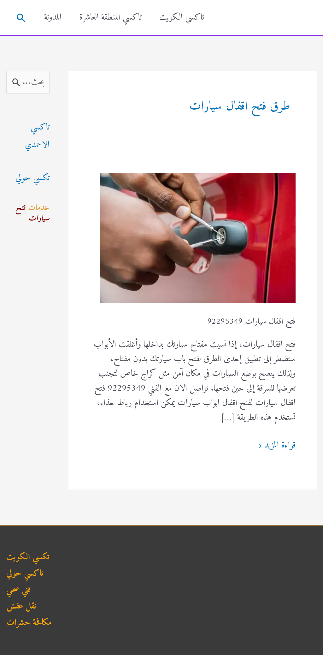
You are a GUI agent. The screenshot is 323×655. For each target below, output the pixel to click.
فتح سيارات (33, 213)
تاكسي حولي (24, 573)
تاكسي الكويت (181, 17)
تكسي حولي (32, 178)
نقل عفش (21, 606)
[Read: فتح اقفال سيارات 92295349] (198, 237)
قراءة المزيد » (277, 445)
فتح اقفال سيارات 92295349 (251, 322)
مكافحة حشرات (29, 623)
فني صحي (18, 590)
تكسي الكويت (27, 557)
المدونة (53, 17)
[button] (20, 17)
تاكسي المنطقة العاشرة (110, 17)
